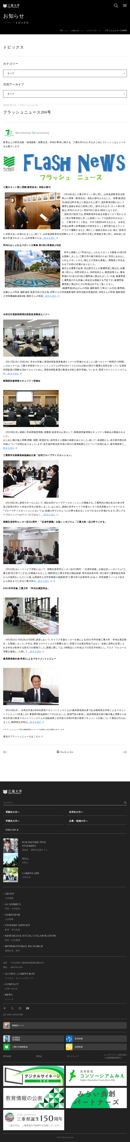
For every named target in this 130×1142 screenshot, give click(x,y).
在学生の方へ (76, 812)
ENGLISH (11, 829)
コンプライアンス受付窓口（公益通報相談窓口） (115, 1056)
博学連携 (7, 1056)
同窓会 (39, 1056)
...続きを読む (49, 238)
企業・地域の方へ (78, 821)
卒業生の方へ (13, 821)
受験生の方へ (13, 812)
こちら (36, 736)
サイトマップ (72, 1056)
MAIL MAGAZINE (15, 1015)
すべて (10, 73)
